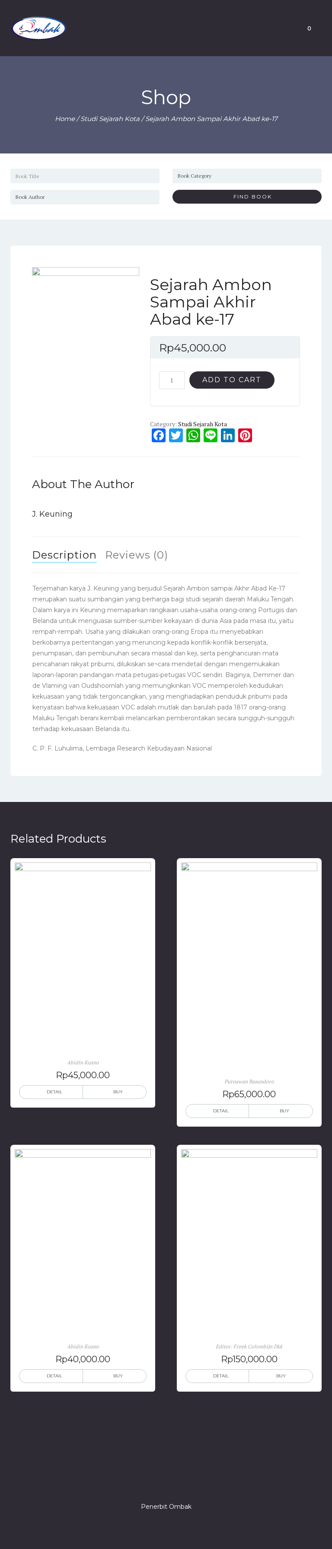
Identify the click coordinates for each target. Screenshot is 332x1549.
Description (64, 555)
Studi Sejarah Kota (110, 119)
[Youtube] (197, 1482)
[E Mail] (181, 1482)
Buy (118, 1092)
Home (65, 119)
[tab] (64, 555)
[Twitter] (150, 1482)
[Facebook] (134, 1482)
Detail (54, 1092)
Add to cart (232, 380)
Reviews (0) (136, 555)
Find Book (249, 196)
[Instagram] (166, 1482)
